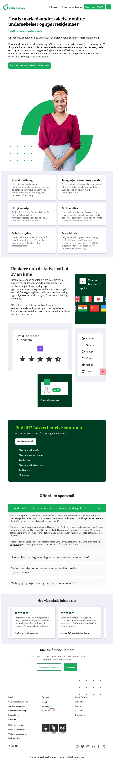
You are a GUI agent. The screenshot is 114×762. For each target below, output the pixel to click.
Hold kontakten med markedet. (29, 65)
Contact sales (68, 7)
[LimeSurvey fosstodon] (82, 746)
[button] (108, 6)
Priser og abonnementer (49, 667)
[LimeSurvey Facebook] (98, 746)
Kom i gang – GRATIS (94, 7)
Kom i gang (70, 667)
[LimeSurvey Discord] (88, 746)
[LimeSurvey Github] (77, 746)
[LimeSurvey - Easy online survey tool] (14, 7)
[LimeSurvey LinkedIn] (93, 746)
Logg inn (78, 7)
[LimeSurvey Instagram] (104, 746)
